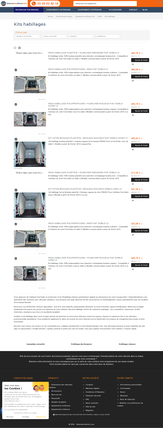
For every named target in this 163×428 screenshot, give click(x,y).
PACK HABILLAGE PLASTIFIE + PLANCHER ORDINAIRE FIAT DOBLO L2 (84, 172)
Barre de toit (56, 395)
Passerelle (55, 398)
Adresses (124, 396)
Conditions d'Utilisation (95, 392)
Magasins (89, 410)
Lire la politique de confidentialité (16, 409)
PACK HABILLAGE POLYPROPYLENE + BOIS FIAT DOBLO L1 (78, 69)
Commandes (125, 388)
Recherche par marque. (27, 10)
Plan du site (90, 407)
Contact (133, 10)
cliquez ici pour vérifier (101, 414)
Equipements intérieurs (90, 10)
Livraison (89, 385)
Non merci (10, 417)
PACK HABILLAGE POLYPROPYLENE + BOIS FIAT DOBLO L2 (78, 223)
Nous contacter (91, 403)
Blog (145, 10)
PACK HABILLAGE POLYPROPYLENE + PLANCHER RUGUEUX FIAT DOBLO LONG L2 (85, 259)
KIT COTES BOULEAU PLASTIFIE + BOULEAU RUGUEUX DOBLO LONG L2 (85, 189)
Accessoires (115, 10)
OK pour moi (41, 417)
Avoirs (122, 392)
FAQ (87, 399)
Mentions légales (92, 388)
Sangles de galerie (58, 402)
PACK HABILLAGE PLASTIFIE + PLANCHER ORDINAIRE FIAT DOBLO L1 (83, 53)
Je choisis (25, 417)
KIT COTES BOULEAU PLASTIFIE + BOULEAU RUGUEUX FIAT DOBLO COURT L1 (88, 138)
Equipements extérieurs (58, 10)
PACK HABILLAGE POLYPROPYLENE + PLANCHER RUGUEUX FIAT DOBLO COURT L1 (85, 105)
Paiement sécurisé (93, 396)
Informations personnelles (131, 385)
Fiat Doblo (41, 297)
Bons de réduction (127, 399)
